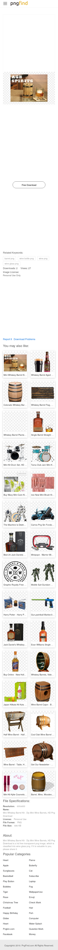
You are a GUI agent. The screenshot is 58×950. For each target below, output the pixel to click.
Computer (34, 918)
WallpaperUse (36, 891)
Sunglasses (8, 870)
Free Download (29, 184)
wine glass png (12, 263)
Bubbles (7, 886)
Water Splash (35, 923)
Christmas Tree (10, 902)
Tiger (5, 891)
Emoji (32, 897)
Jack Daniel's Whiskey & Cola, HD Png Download (27, 644)
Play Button (8, 881)
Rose (5, 897)
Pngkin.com (9, 928)
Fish (31, 912)
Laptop (32, 881)
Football (7, 907)
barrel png (9, 258)
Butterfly (33, 865)
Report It (7, 339)
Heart (5, 860)
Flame (32, 860)
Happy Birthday (10, 912)
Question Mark (36, 928)
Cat (30, 870)
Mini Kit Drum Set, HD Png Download (21, 464)
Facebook (7, 934)
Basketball (8, 875)
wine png (43, 258)
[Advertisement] (29, 43)
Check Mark (35, 902)
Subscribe (34, 875)
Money (32, 934)
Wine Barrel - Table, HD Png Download (22, 764)
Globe (6, 918)
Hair (31, 907)
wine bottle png (26, 258)
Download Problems (24, 339)
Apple (5, 865)
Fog (31, 886)
